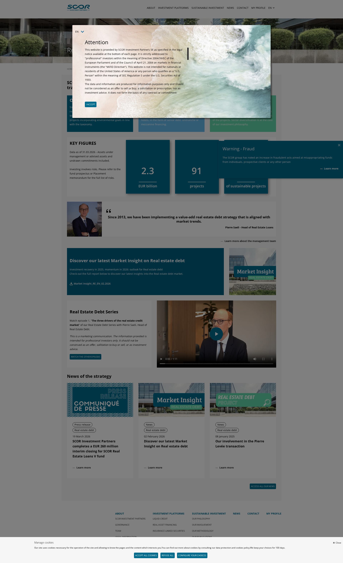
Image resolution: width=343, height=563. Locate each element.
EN (77, 31)
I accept (90, 104)
